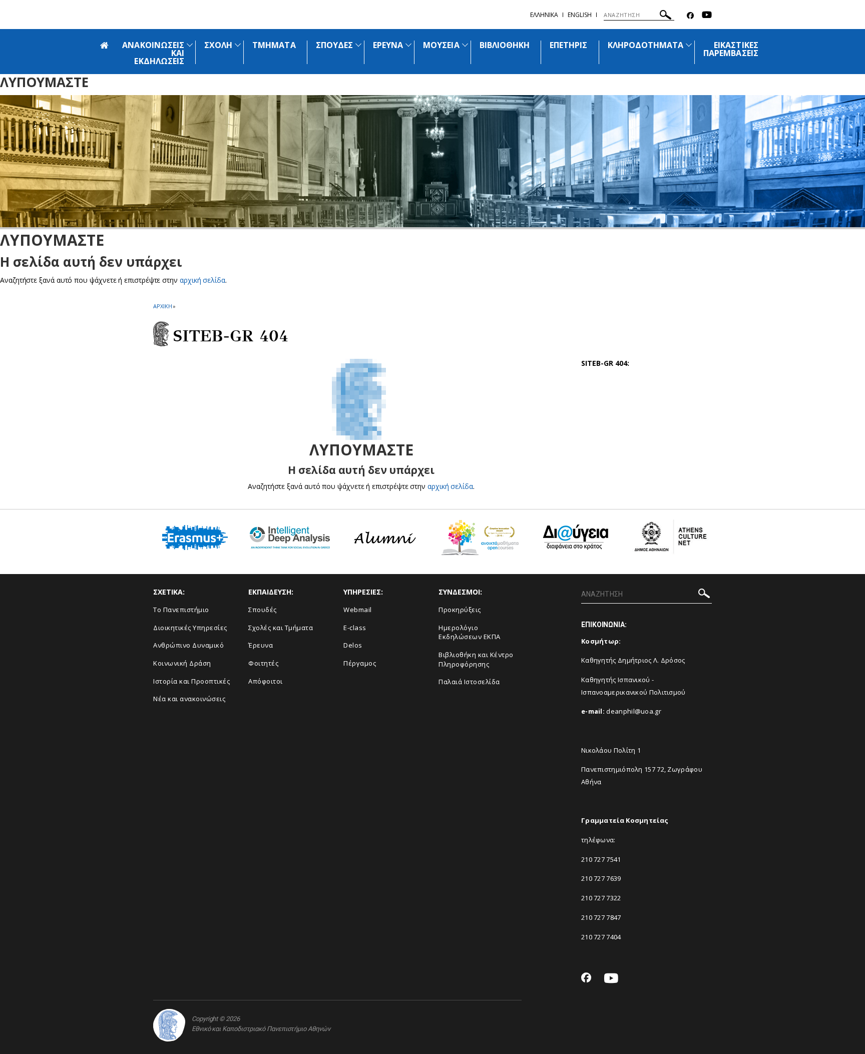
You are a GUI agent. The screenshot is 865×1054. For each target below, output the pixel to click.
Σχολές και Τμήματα (280, 627)
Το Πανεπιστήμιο (181, 609)
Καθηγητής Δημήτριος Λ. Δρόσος (633, 660)
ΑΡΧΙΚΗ (162, 306)
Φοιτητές (263, 663)
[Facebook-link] (690, 16)
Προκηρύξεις (460, 609)
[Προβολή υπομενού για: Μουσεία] (465, 45)
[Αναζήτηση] (665, 16)
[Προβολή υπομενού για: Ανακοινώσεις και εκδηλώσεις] (189, 45)
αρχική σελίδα (202, 280)
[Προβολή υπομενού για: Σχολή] (237, 45)
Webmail (357, 609)
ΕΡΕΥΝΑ (388, 45)
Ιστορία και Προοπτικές (191, 681)
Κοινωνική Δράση (182, 663)
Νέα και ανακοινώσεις (189, 698)
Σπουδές (262, 609)
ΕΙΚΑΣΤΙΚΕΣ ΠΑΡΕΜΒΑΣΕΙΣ (730, 49)
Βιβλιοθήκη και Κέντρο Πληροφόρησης (476, 659)
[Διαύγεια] (575, 541)
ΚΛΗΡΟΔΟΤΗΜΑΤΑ (646, 45)
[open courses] (480, 541)
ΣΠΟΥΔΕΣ (334, 45)
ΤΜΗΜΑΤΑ (273, 45)
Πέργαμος (359, 663)
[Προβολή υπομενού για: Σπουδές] (358, 45)
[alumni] (385, 541)
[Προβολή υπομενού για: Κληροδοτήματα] (688, 45)
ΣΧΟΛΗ (218, 45)
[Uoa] (169, 1025)
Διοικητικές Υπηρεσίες (190, 627)
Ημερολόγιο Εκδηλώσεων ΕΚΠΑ (470, 632)
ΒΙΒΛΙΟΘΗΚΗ (505, 45)
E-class (354, 627)
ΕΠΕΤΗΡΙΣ (568, 45)
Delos (352, 645)
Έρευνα (260, 645)
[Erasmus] (195, 541)
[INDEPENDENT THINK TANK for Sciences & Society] (290, 541)
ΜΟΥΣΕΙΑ (441, 45)
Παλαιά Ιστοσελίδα (469, 681)
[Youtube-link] (707, 16)
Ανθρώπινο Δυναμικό (188, 645)
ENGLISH (580, 15)
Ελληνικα (544, 15)
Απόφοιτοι (265, 681)
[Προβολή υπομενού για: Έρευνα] (408, 45)
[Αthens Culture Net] (670, 541)
